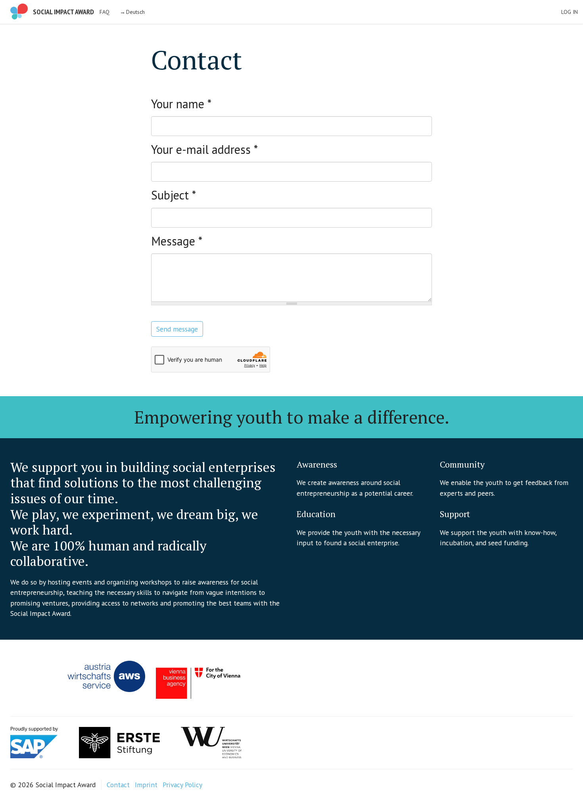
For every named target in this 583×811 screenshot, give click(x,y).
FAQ (104, 11)
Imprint (146, 784)
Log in (569, 11)
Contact (118, 784)
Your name (181, 103)
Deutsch (135, 11)
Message (176, 241)
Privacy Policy (182, 784)
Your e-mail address (204, 149)
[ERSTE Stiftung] (119, 741)
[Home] (19, 11)
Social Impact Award (63, 11)
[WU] (211, 741)
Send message (177, 329)
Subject (173, 195)
